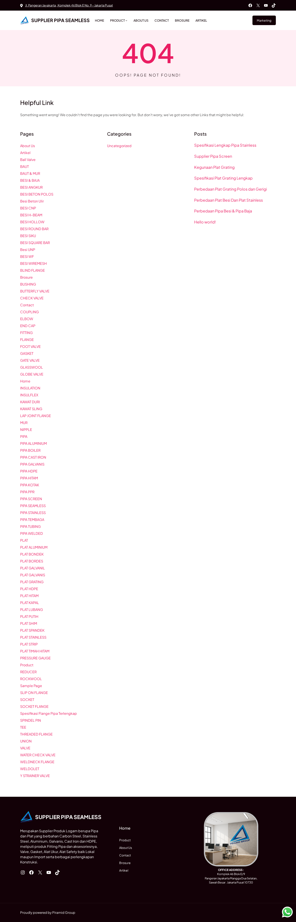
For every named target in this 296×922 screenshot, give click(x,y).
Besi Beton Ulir (32, 201)
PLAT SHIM (28, 623)
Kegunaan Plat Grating (214, 167)
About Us (27, 145)
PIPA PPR (27, 492)
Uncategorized (119, 145)
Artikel (25, 152)
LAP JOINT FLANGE (35, 415)
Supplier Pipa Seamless (60, 20)
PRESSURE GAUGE (35, 658)
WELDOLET (29, 768)
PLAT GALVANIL (32, 568)
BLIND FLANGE (32, 270)
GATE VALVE (30, 360)
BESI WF (27, 256)
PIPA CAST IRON (33, 457)
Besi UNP (27, 249)
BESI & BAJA (30, 180)
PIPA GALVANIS (32, 464)
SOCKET (27, 699)
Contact (27, 305)
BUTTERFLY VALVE (34, 291)
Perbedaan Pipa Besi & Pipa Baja (223, 211)
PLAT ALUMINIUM (33, 547)
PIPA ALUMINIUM (33, 443)
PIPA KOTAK (29, 485)
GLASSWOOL (31, 367)
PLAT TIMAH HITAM (34, 651)
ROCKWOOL (31, 678)
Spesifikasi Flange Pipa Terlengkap (48, 713)
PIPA (23, 436)
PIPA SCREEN (31, 498)
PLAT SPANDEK (32, 630)
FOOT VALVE (30, 346)
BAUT (24, 166)
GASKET (26, 353)
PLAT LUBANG (31, 609)
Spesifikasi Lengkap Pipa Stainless (225, 145)
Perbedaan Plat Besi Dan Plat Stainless (228, 200)
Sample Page (31, 685)
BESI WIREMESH (33, 263)
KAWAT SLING (31, 408)
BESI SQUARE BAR (35, 242)
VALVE (25, 748)
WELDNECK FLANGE (37, 762)
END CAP (27, 325)
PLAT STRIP (29, 644)
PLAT (24, 540)
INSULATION (30, 388)
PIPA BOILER (30, 450)
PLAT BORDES (31, 561)
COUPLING (29, 312)
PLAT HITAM (29, 595)
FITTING (26, 332)
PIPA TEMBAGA (32, 519)
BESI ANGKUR (31, 187)
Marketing (264, 20)
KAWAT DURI (30, 402)
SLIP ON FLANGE (34, 692)
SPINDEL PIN (30, 720)
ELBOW (26, 318)
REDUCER (28, 672)
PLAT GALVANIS (32, 575)
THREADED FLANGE (36, 734)
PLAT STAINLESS (33, 637)
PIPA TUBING (30, 526)
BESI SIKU (28, 235)
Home (25, 381)
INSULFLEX (29, 395)
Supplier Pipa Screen (213, 156)
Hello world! (205, 222)
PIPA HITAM (29, 478)
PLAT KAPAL (29, 602)
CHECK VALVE (32, 298)
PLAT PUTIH (29, 616)
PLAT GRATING (32, 582)
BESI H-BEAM (31, 215)
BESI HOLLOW (32, 222)
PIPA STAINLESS (33, 512)
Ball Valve (28, 159)
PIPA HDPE (28, 471)
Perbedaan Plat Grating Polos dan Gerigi (230, 189)
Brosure (26, 277)
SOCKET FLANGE (34, 706)
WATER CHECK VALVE (37, 755)
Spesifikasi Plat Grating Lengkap (223, 178)
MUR (24, 422)
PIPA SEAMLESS (33, 505)
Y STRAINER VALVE (35, 775)
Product (26, 665)
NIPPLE (26, 429)
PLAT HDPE (29, 588)
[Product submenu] (126, 20)
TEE (23, 727)
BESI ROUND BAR (34, 228)
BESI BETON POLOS (36, 194)
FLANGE (27, 339)
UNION (26, 741)
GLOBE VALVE (31, 374)
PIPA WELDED (31, 533)
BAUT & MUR (30, 173)
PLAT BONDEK (32, 554)
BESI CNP (28, 208)
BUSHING (28, 284)
